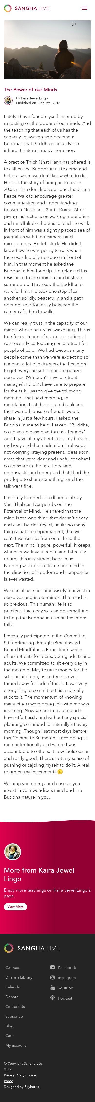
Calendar (13, 987)
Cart (9, 1035)
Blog (9, 1026)
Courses (12, 967)
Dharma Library (18, 977)
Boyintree (31, 1087)
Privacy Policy (14, 1075)
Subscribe (14, 1016)
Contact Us (15, 1006)
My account (15, 1045)
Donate (12, 997)
